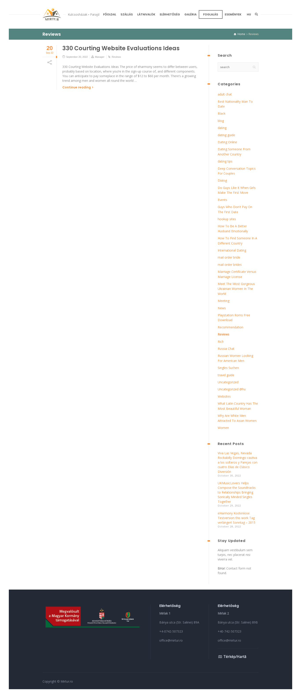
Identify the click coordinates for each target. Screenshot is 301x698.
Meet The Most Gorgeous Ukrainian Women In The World (236, 289)
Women (223, 428)
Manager (99, 57)
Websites (224, 396)
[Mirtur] (52, 14)
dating (222, 128)
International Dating (232, 250)
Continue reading (76, 87)
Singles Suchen (228, 368)
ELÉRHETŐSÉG (170, 14)
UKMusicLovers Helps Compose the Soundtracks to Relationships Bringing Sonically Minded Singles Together (237, 492)
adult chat (225, 94)
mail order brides (230, 264)
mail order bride (229, 257)
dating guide (226, 135)
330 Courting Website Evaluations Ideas (121, 48)
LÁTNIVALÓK (146, 14)
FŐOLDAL (109, 14)
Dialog (222, 180)
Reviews (116, 57)
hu (249, 14)
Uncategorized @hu (232, 389)
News (222, 308)
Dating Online (227, 142)
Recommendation (230, 327)
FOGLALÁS (210, 14)
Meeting (223, 301)
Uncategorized (228, 382)
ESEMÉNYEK (233, 14)
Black (221, 113)
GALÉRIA (190, 14)
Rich (221, 341)
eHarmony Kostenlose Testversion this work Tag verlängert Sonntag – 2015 (236, 518)
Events (222, 200)
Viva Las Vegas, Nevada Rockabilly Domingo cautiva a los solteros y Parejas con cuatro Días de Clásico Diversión (237, 462)
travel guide (226, 375)
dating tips (225, 161)
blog (221, 121)
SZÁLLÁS (127, 14)
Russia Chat (226, 348)
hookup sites (227, 219)
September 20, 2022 (77, 57)
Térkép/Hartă (234, 656)
